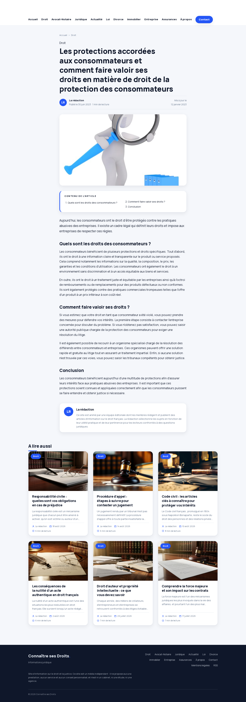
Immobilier (134, 19)
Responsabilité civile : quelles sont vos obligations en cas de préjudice (54, 500)
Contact (204, 19)
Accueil (33, 19)
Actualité (96, 19)
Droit (44, 19)
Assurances (169, 19)
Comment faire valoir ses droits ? (146, 201)
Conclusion (134, 206)
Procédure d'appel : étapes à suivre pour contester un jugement (115, 500)
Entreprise (151, 19)
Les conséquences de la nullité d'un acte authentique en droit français (55, 590)
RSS (216, 665)
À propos (186, 19)
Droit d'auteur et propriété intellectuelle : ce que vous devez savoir (117, 590)
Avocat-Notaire (61, 19)
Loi (108, 19)
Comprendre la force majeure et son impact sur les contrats (185, 588)
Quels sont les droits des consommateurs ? (92, 202)
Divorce (118, 19)
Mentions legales (200, 665)
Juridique (81, 19)
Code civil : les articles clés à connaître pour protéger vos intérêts (179, 500)
